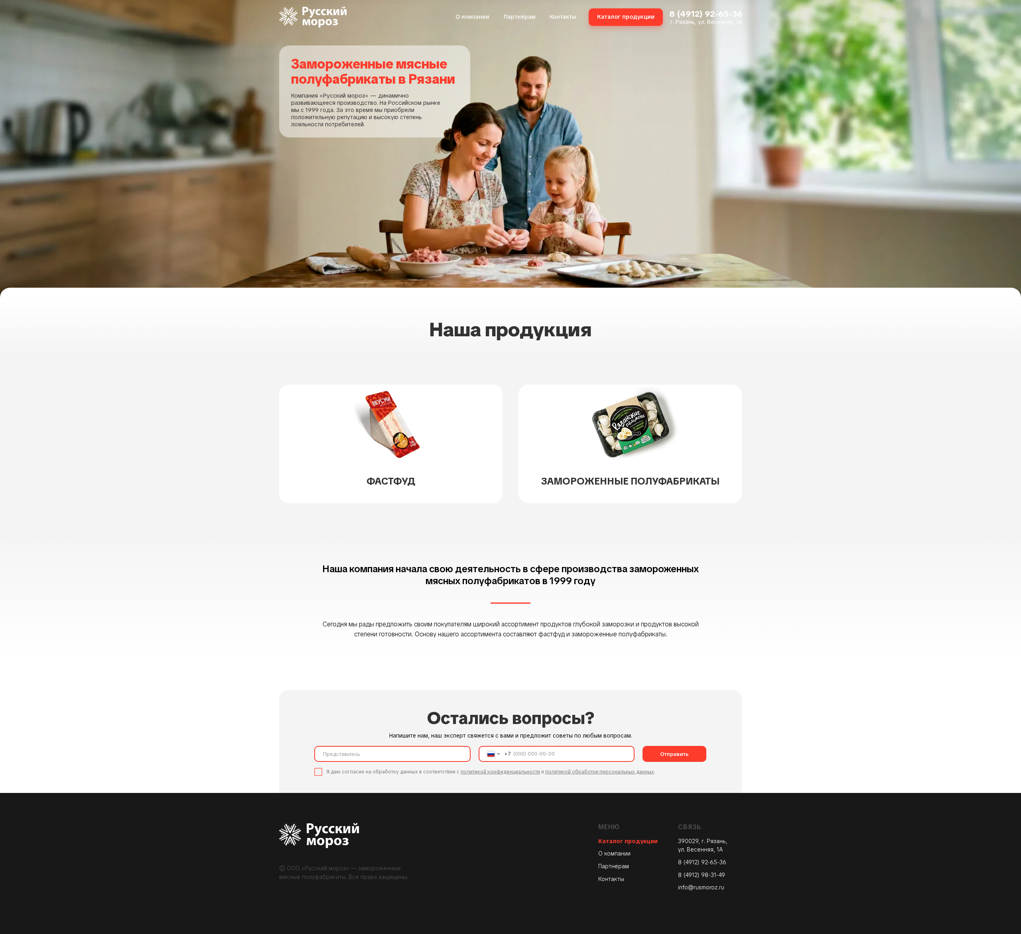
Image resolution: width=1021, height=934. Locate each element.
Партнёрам (613, 866)
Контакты (611, 879)
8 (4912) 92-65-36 (705, 13)
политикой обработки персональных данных (599, 772)
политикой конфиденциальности (500, 772)
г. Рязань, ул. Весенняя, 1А (706, 22)
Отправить (674, 754)
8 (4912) (689, 875)
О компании (614, 853)
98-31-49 (713, 875)
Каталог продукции (628, 841)
